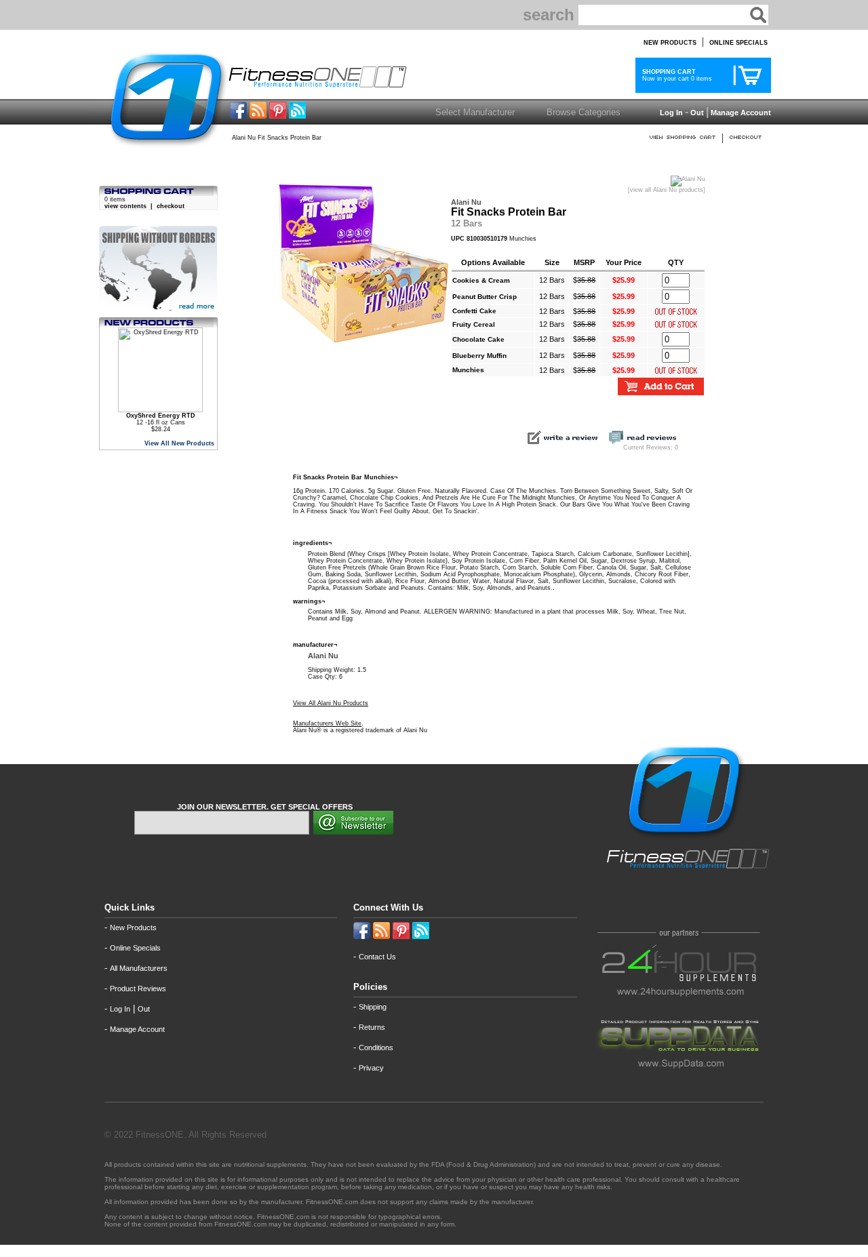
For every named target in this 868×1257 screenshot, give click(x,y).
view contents (125, 206)
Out (697, 112)
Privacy (371, 1068)
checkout (170, 206)
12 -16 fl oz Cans (160, 419)
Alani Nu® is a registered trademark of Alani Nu (360, 730)
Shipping (373, 1007)
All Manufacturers (138, 968)
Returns (372, 1027)
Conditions (376, 1047)
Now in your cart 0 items (675, 75)
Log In (670, 112)
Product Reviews (138, 988)
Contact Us (377, 957)
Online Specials (135, 948)
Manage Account (740, 112)
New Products (133, 927)
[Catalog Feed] (258, 115)
